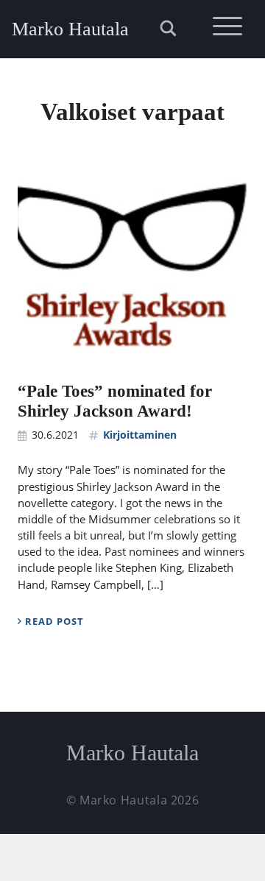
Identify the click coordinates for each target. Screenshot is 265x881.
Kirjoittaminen (140, 435)
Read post (53, 621)
